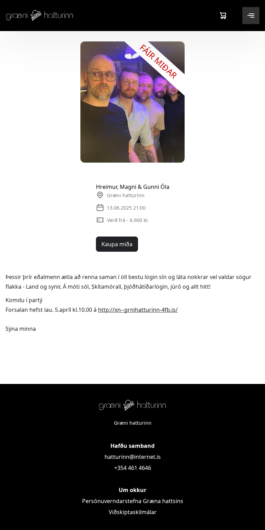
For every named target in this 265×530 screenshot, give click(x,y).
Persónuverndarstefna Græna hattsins (132, 501)
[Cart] (223, 15)
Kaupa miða (116, 244)
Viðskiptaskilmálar (133, 512)
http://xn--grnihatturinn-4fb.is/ (138, 310)
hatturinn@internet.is (133, 457)
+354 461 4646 (132, 468)
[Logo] (40, 15)
